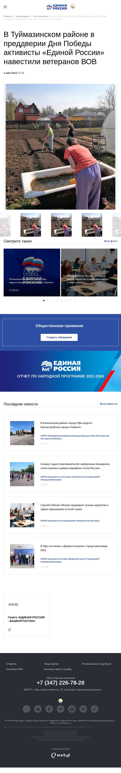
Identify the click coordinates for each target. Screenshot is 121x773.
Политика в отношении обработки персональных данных (60, 736)
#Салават (67, 477)
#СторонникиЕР (92, 477)
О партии (11, 663)
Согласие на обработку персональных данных (60, 739)
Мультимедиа (22, 16)
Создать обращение (59, 337)
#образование (68, 521)
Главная (8, 16)
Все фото (110, 241)
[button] (43, 300)
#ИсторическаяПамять (51, 439)
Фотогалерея (40, 16)
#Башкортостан (54, 477)
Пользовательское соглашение (61, 731)
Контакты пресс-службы (58, 669)
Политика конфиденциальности (60, 733)
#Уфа (92, 436)
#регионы (95, 521)
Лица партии (51, 663)
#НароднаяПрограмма (50, 480)
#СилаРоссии (78, 477)
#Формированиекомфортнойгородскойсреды (68, 436)
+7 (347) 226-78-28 (60, 682)
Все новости (108, 403)
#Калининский (102, 436)
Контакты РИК (14, 669)
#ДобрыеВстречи (76, 559)
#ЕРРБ (43, 436)
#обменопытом (83, 521)
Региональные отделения (96, 663)
